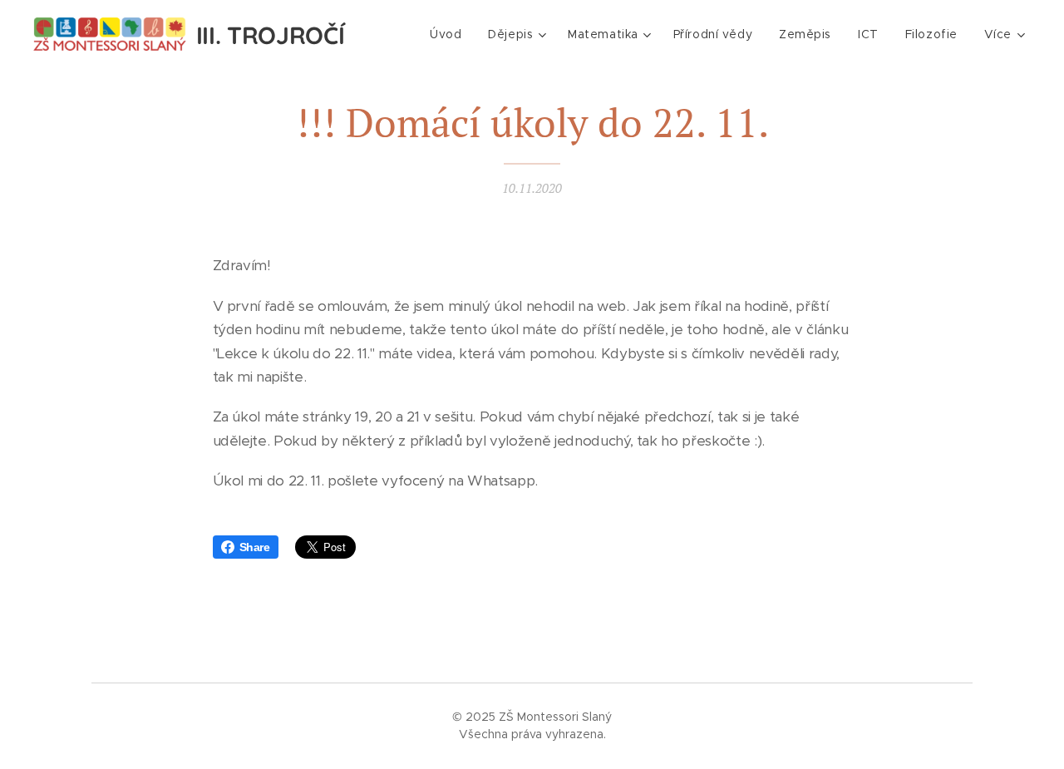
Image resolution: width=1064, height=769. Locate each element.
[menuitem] (450, 34)
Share (254, 547)
